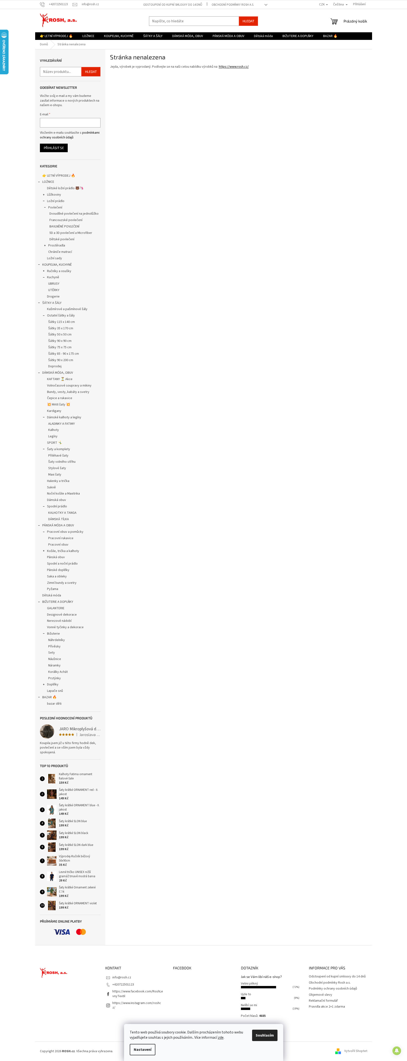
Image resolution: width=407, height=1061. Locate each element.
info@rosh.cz (121, 977)
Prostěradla (56, 245)
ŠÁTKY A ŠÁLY (52, 303)
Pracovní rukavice (60, 538)
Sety (51, 652)
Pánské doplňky (58, 570)
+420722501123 (123, 984)
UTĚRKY (53, 290)
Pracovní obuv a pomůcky (65, 531)
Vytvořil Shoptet (355, 1051)
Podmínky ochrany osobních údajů (333, 988)
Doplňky (52, 684)
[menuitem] (56, 36)
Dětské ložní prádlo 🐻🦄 (65, 188)
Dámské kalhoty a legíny (64, 417)
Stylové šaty (57, 468)
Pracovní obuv (58, 544)
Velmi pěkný (249, 983)
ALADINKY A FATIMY (61, 423)
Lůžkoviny (54, 194)
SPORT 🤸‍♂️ (54, 442)
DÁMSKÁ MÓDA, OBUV (57, 372)
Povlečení (55, 207)
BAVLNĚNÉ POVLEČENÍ (64, 226)
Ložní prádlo (55, 201)
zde (221, 1037)
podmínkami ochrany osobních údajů (70, 135)
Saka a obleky (57, 576)
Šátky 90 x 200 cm (60, 360)
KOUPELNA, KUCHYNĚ (57, 264)
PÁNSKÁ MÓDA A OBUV (58, 525)
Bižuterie (53, 633)
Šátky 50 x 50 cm (60, 334)
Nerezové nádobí (59, 620)
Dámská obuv (56, 500)
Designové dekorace (62, 614)
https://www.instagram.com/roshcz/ (136, 1005)
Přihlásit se (54, 148)
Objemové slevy (320, 994)
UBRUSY (53, 283)
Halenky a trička (58, 481)
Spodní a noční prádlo (62, 563)
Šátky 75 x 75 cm (60, 347)
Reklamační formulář (323, 1000)
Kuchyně (53, 277)
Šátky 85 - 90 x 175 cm (63, 353)
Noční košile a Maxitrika (63, 493)
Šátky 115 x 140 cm (61, 322)
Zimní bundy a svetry (62, 582)
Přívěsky (54, 646)
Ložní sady (54, 258)
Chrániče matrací (60, 252)
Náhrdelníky (56, 640)
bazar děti (54, 703)
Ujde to (246, 994)
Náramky (54, 665)
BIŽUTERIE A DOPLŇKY (57, 601)
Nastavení (142, 1049)
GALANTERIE (55, 608)
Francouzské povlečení (65, 220)
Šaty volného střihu (62, 461)
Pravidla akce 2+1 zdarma (327, 1006)
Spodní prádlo (57, 506)
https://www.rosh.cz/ (234, 66)
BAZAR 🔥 (49, 697)
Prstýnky (54, 678)
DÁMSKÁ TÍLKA (58, 519)
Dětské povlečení (61, 239)
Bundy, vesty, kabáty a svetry (68, 392)
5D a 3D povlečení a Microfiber (70, 233)
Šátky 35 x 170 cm (60, 328)
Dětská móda (51, 595)
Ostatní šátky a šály (61, 315)
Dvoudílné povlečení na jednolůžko (74, 213)
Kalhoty (53, 430)
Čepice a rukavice (59, 398)
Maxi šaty (54, 474)
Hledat (248, 21)
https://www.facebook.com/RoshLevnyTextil (137, 993)
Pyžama (52, 589)
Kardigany (54, 411)
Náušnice (54, 659)
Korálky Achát (58, 672)
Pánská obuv (56, 557)
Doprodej (55, 366)
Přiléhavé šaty (58, 455)
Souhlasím (265, 1035)
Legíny (52, 436)
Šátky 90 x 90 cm (60, 341)
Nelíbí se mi (249, 1005)
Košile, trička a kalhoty (63, 551)
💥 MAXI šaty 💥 (58, 404)
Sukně (51, 487)
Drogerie (53, 296)
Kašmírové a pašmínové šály (67, 309)
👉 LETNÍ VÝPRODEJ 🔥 (58, 175)
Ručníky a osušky (59, 271)
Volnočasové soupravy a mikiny (69, 385)
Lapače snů (55, 690)
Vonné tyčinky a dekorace (65, 627)
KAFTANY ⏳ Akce (59, 379)
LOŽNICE (48, 181)
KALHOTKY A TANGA (62, 512)
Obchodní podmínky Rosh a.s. (233, 5)
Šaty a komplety (58, 449)
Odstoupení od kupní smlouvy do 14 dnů (172, 5)
